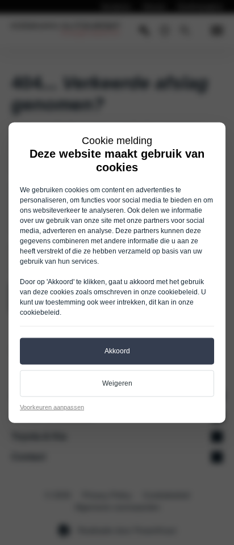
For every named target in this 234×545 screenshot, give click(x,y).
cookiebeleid (178, 292)
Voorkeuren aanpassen (52, 406)
